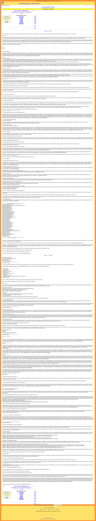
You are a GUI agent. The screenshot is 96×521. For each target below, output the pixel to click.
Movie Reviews (42, 511)
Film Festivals (38, 511)
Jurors (50, 511)
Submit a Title (47, 511)
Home (59, 511)
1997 (35, 25)
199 (35, 503)
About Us (53, 511)
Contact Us (56, 511)
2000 (35, 493)
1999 (35, 19)
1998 (35, 21)
